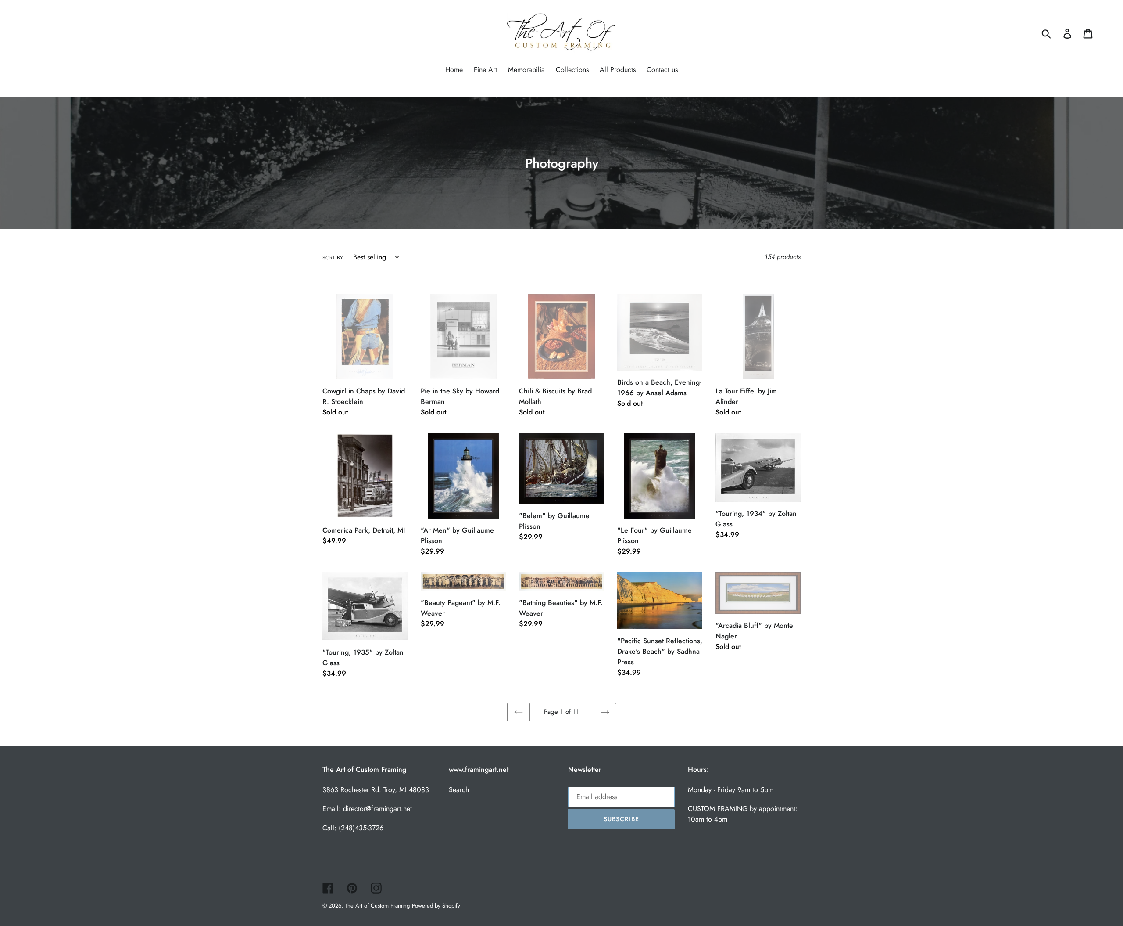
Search (459, 790)
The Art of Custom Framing (377, 905)
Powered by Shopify (436, 905)
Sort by (332, 258)
